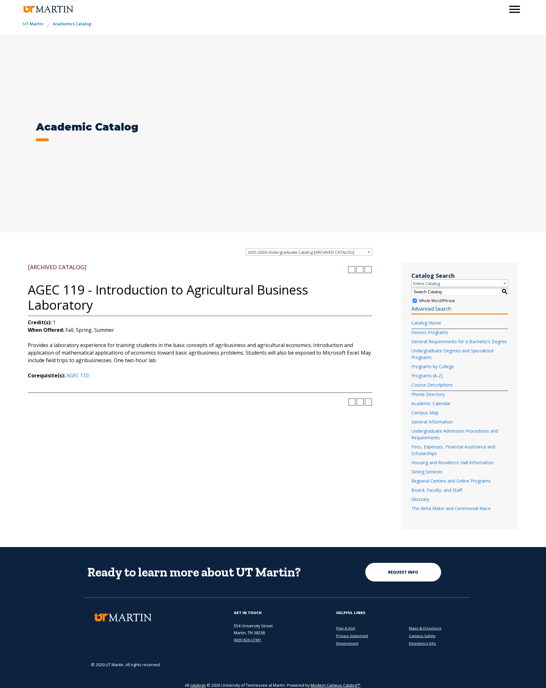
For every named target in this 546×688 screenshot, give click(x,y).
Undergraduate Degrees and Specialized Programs (452, 354)
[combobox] (309, 252)
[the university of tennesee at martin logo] (48, 9)
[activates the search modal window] (498, 9)
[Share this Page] (351, 269)
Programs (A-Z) (427, 376)
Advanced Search (431, 308)
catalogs (198, 685)
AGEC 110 (77, 375)
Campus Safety (422, 635)
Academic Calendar (431, 403)
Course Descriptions (432, 385)
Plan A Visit (345, 628)
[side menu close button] (514, 9)
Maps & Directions (425, 628)
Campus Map (425, 413)
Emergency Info (422, 643)
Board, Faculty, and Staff (436, 490)
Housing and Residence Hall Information (452, 463)
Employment (347, 643)
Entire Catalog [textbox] (426, 283)
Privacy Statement (352, 635)
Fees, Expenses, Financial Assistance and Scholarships (453, 450)
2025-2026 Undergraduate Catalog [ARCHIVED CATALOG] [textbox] (301, 252)
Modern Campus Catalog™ (335, 685)
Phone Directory (428, 394)
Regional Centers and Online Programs (451, 481)
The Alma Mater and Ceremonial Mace (451, 508)
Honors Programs (429, 332)
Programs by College (432, 366)
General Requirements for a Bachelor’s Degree (459, 341)
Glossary (420, 499)
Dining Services (426, 472)
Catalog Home (426, 323)
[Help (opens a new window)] (368, 269)
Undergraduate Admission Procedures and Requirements (454, 434)
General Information (432, 422)
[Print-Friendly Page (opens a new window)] (359, 269)
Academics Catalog (72, 24)
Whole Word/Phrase (437, 300)
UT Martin (33, 24)
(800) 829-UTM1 (247, 639)
